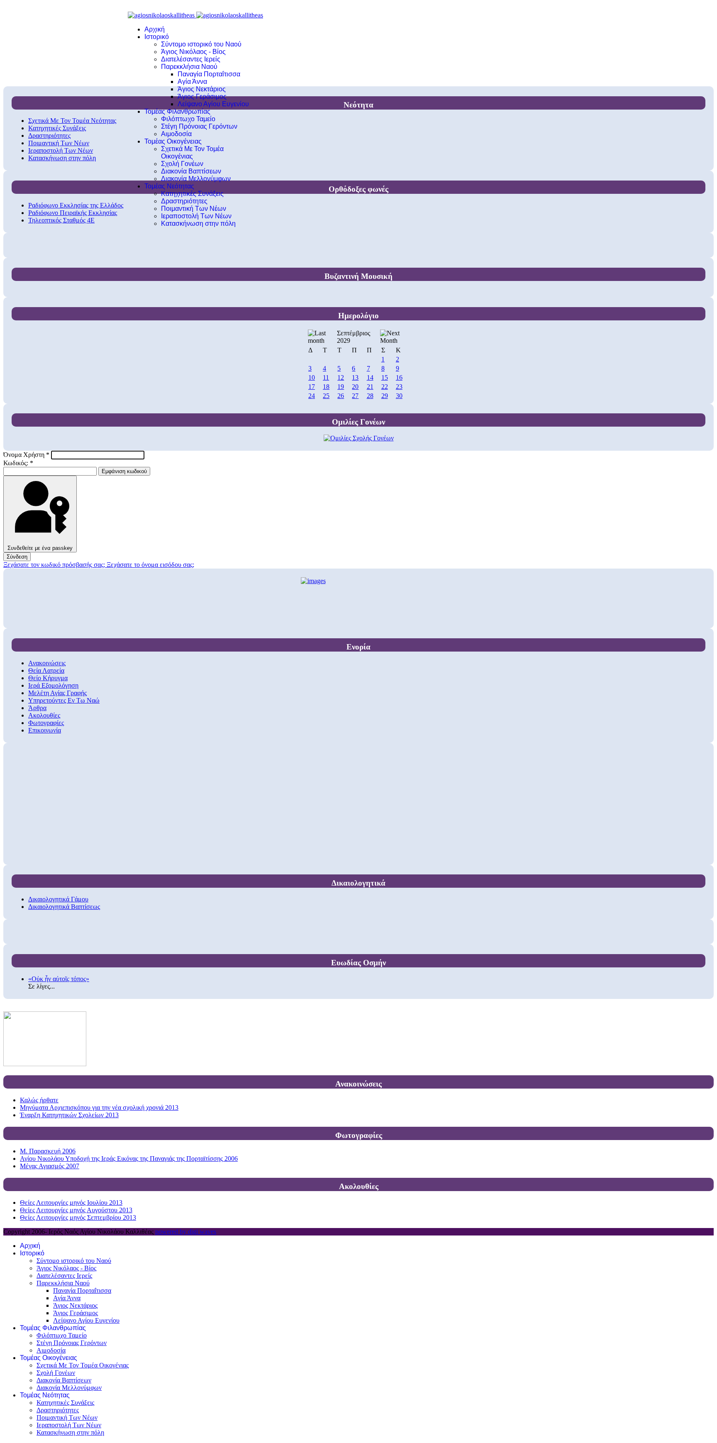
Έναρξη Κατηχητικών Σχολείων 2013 (69, 1114)
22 (384, 386)
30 (399, 395)
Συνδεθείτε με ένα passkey (40, 548)
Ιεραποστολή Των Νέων (196, 216)
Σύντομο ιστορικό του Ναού (201, 44)
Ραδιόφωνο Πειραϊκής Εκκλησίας (72, 212)
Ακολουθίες (44, 715)
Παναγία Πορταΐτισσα (209, 74)
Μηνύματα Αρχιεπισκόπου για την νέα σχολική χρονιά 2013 (99, 1107)
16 (399, 377)
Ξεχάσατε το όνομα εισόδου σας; (150, 564)
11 (326, 377)
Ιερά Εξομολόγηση (53, 685)
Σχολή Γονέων (182, 163)
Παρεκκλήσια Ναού (189, 66)
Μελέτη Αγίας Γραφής (57, 692)
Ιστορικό (156, 36)
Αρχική (154, 29)
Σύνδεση (17, 557)
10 (311, 377)
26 (340, 395)
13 (355, 377)
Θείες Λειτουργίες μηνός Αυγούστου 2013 (76, 1209)
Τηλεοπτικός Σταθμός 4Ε (61, 220)
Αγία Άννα (192, 81)
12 (340, 377)
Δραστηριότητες (184, 201)
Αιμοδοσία (176, 133)
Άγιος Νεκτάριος (202, 89)
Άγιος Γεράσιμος (202, 96)
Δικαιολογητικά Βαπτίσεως (64, 906)
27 (355, 395)
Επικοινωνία (44, 730)
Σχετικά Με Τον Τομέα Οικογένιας (192, 152)
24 (311, 395)
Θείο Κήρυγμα (48, 677)
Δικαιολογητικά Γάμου (58, 899)
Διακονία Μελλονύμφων (196, 178)
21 (370, 386)
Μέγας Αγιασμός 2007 (49, 1166)
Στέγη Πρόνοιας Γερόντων (199, 126)
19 (340, 386)
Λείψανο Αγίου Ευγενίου (213, 103)
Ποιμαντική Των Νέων (193, 208)
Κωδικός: (18, 462)
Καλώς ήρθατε (39, 1100)
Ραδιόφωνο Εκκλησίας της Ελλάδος (75, 205)
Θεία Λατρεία (46, 670)
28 (370, 395)
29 (384, 395)
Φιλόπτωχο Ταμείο (188, 118)
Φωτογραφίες (46, 722)
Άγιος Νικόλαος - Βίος (193, 51)
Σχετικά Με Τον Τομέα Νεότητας (72, 120)
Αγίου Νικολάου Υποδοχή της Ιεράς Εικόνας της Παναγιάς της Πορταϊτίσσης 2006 (129, 1158)
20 (355, 386)
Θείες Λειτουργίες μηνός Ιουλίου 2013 (71, 1202)
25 (326, 395)
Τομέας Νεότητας (169, 186)
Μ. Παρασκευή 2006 (48, 1151)
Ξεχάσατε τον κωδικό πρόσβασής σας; (55, 564)
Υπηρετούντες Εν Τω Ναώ (64, 700)
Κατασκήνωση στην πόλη (198, 223)
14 (370, 377)
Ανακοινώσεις (47, 663)
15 (384, 377)
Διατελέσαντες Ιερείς (190, 59)
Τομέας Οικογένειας (173, 141)
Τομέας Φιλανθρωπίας (177, 111)
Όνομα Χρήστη (26, 454)
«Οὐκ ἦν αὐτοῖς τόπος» (58, 978)
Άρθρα (37, 707)
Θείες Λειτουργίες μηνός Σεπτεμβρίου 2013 (78, 1217)
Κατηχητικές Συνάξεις (192, 193)
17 (311, 386)
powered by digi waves (185, 1231)
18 (326, 386)
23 (399, 386)
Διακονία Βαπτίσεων (191, 171)
